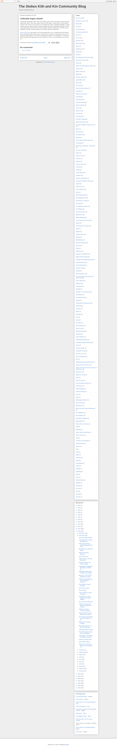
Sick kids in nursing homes (83, 292)
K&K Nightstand (80, 694)
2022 (79, 507)
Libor (77, 192)
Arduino (78, 237)
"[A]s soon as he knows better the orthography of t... (85, 645)
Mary (84, 713)
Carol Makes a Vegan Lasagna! (84, 585)
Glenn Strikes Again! (84, 641)
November (82, 535)
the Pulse (78, 322)
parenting (78, 91)
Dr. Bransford (79, 134)
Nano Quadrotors (80, 273)
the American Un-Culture (82, 226)
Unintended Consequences (83, 303)
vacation (78, 496)
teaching (78, 485)
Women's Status (80, 77)
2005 (79, 685)
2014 (79, 524)
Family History (80, 172)
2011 (79, 531)
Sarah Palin (79, 29)
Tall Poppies (79, 294)
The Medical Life (80, 297)
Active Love (79, 328)
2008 (79, 678)
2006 (79, 683)
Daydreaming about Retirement (84, 362)
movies (78, 108)
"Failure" (78, 158)
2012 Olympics (80, 325)
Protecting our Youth (81, 200)
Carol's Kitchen (80, 336)
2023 (79, 505)
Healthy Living (79, 268)
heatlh (77, 466)
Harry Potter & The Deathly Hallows (85, 727)
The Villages (79, 209)
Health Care (79, 186)
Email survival (79, 380)
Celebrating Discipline (82, 339)
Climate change (80, 348)
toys (77, 491)
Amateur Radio (80, 234)
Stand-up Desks (80, 105)
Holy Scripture (79, 699)
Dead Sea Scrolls (80, 94)
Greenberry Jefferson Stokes (83, 181)
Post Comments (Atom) (49, 62)
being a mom (79, 155)
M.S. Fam (78, 18)
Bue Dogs (78, 334)
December (82, 533)
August (81, 654)
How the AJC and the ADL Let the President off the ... (86, 618)
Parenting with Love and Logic (84, 719)
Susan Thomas (80, 435)
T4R (77, 438)
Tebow (77, 63)
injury (77, 320)
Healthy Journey (80, 21)
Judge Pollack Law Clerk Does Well (85, 559)
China (77, 345)
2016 (79, 519)
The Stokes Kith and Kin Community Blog (52, 6)
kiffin (77, 474)
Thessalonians (80, 443)
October (81, 650)
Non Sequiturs (80, 415)
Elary (77, 377)
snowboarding (79, 480)
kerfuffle (78, 468)
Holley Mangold (80, 388)
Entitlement (79, 49)
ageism (78, 446)
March (81, 666)
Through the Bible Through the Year (85, 124)
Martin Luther (79, 71)
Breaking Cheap (80, 331)
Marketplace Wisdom (81, 400)
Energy (78, 169)
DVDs (77, 248)
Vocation (78, 308)
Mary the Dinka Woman (82, 88)
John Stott (78, 85)
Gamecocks (79, 386)
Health (77, 51)
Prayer (77, 153)
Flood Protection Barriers (82, 383)
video (77, 228)
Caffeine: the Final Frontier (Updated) (84, 609)
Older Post (67, 58)
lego (77, 54)
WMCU (78, 74)
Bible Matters (79, 240)
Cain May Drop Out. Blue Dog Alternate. (85, 540)
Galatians (78, 175)
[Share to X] (55, 42)
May (80, 661)
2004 (79, 688)
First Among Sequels (81, 696)
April (80, 664)
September (82, 652)
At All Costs (79, 731)
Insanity (78, 270)
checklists (78, 457)
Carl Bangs (79, 116)
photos (77, 82)
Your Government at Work (83, 220)
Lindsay (78, 720)
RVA (77, 426)
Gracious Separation (81, 178)
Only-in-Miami (79, 280)
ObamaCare (79, 99)
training (78, 494)
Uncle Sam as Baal (84, 588)
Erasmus (78, 68)
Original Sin (79, 713)
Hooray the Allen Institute (85, 537)
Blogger (67, 744)
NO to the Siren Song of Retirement (85, 408)
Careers (78, 245)
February (81, 668)
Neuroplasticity (80, 412)
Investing (78, 96)
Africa (77, 129)
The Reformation (80, 32)
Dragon (78, 137)
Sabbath (78, 289)
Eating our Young (80, 374)
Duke (77, 46)
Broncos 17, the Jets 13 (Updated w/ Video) (85, 576)
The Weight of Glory (81, 716)
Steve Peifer (79, 43)
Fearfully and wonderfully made (84, 259)
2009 (79, 676)
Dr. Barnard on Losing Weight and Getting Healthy (85, 598)
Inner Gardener (80, 189)
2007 (79, 681)
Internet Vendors (80, 391)
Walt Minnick (79, 214)
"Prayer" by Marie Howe (85, 639)
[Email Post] (49, 42)
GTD (77, 26)
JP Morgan (79, 143)
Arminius (78, 113)
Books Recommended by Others (84, 65)
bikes (77, 452)
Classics (78, 161)
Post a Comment (26, 50)
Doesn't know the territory (83, 365)
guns (77, 35)
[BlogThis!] (54, 42)
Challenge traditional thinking (83, 342)
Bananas (78, 40)
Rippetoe (78, 429)
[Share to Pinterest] (58, 42)
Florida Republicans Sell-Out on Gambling (85, 632)
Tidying (78, 300)
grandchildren (79, 80)
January (81, 671)
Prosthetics (79, 286)
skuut (77, 477)
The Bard (78, 203)
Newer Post (23, 58)
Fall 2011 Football (80, 119)
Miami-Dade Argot (81, 195)
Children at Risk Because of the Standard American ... (85, 580)
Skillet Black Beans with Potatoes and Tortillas (85, 572)
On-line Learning (80, 150)
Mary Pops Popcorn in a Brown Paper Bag (85, 626)
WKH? (77, 311)
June (80, 659)
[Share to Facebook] (57, 42)
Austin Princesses (83, 556)
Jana (77, 703)
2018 (79, 514)
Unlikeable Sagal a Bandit (86, 629)
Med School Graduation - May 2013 (85, 146)
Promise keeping (80, 102)
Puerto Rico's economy (82, 424)
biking (77, 454)
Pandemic (78, 283)
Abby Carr (78, 110)
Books (77, 23)
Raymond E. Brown (81, 60)
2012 (79, 528)
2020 (79, 512)
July (80, 657)
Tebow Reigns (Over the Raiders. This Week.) (85, 613)
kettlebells (78, 471)
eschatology (79, 463)
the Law (78, 488)
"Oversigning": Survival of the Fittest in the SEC (86, 636)
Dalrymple (78, 251)
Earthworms (79, 372)
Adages (78, 231)
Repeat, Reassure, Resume (84, 553)
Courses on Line (80, 353)
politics (77, 223)
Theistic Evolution (80, 212)
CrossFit (78, 167)
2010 (79, 674)
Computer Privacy (80, 350)
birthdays (78, 314)
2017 (79, 517)
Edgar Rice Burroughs (82, 256)
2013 (79, 526)
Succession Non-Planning (86, 601)
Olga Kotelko (79, 421)
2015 (79, 521)
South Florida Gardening (82, 432)
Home (45, 58)
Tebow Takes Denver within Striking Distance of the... (86, 545)
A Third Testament (81, 706)
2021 (79, 510)
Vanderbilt (78, 306)
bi (76, 449)
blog (77, 317)
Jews (77, 394)
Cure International (81, 356)
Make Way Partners (81, 122)
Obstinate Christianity (81, 418)
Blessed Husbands (81, 242)
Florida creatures (80, 262)
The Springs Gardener (82, 206)
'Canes (78, 37)
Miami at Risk (79, 402)
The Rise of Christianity (82, 440)
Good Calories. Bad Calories (83, 140)
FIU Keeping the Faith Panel (83, 57)
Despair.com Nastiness (82, 254)
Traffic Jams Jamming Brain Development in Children (85, 605)
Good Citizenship (80, 265)
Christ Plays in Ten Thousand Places (86, 702)
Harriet (77, 183)
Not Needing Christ (81, 197)
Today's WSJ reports (25, 32)
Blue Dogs (78, 131)
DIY (77, 359)
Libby (77, 397)
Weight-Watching (80, 217)
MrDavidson (79, 405)
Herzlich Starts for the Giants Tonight (85, 563)
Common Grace (80, 164)
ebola (77, 460)
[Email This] (52, 42)
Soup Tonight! (82, 590)
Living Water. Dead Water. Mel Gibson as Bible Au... (86, 568)
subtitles (78, 482)
